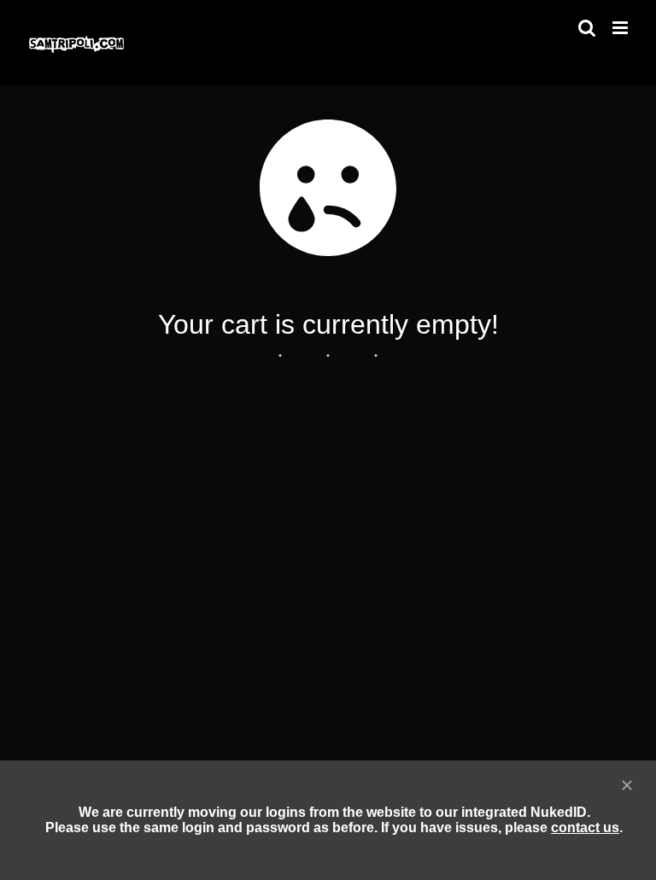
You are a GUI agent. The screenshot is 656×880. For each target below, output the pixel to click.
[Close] (627, 785)
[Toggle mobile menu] (621, 28)
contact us (585, 827)
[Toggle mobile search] (586, 28)
